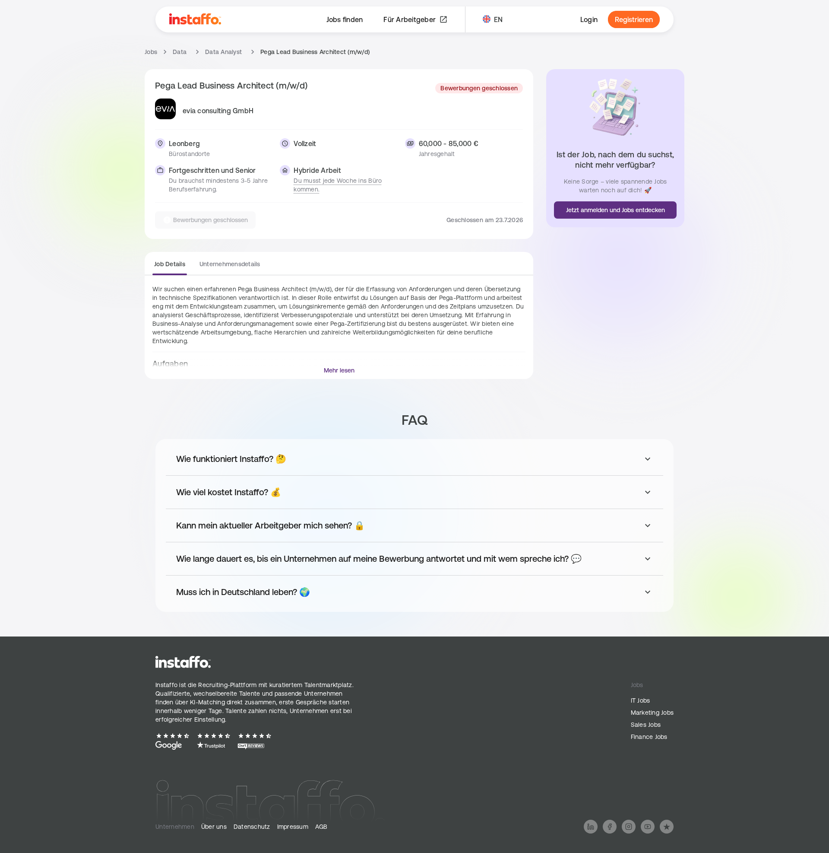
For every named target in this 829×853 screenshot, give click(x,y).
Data (180, 51)
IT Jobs (640, 700)
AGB (321, 826)
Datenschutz (252, 826)
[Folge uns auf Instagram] (629, 827)
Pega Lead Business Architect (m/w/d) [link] (315, 51)
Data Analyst (223, 51)
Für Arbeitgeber (409, 19)
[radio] (169, 267)
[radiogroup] (207, 267)
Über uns (214, 826)
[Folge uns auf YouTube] (648, 827)
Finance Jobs (649, 736)
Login (589, 19)
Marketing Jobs (652, 712)
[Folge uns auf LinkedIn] (591, 827)
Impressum (292, 826)
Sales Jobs (646, 724)
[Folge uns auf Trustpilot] (667, 827)
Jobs (151, 51)
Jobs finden (344, 19)
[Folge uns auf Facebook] (610, 827)
